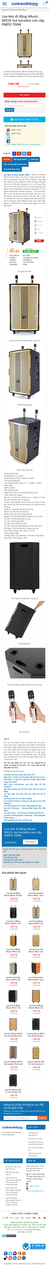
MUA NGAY (30, 842)
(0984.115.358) (34, 1186)
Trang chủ (5, 10)
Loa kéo (12, 10)
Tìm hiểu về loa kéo (35, 1139)
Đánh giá (34, 159)
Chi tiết (7, 159)
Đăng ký (9, 110)
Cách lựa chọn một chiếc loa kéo (34, 1154)
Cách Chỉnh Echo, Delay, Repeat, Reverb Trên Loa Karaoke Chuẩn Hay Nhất (13, 1181)
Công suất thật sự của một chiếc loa (13, 1168)
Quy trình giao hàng (12, 169)
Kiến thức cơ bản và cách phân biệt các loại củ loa (24, 777)
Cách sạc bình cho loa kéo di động (18, 798)
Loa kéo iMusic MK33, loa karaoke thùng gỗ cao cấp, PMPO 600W (13, 1063)
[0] (44, 4)
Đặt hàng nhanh (20, 159)
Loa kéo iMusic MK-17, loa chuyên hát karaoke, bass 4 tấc (13, 1091)
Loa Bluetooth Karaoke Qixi (33, 1134)
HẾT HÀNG (24, 95)
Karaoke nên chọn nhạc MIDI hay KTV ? (20, 775)
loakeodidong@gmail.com (35, 1191)
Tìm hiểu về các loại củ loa (36, 1149)
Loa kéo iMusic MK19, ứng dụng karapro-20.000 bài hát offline (36, 1035)
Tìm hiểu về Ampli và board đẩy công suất (35, 1143)
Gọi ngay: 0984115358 (26, 119)
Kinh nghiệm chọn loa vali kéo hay (18, 820)
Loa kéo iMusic (22, 10)
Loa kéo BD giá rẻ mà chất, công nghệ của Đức (23, 806)
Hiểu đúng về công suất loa (12, 1173)
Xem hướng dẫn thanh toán (15, 164)
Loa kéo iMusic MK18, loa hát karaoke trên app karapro (13, 1035)
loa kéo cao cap (26, 763)
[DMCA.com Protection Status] (9, 1236)
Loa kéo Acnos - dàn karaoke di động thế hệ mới (24, 813)
